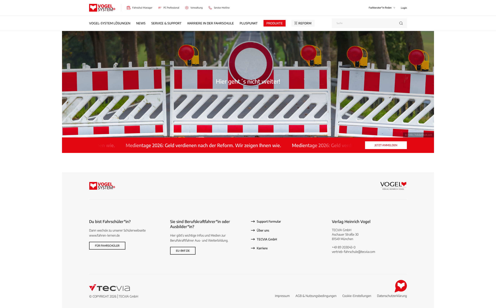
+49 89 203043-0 (344, 247)
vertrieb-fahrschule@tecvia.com (353, 252)
